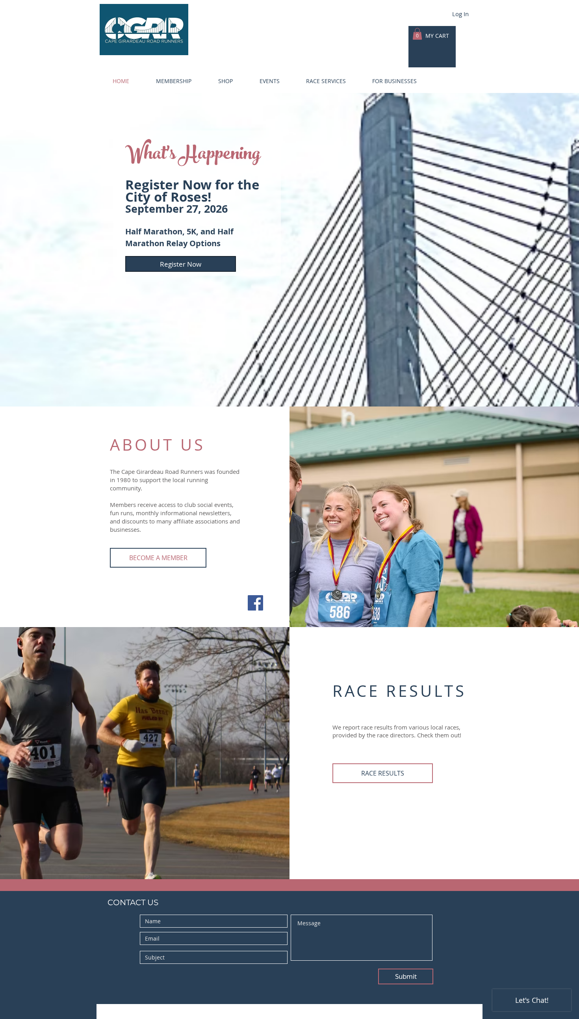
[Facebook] (255, 603)
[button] (166, 81)
